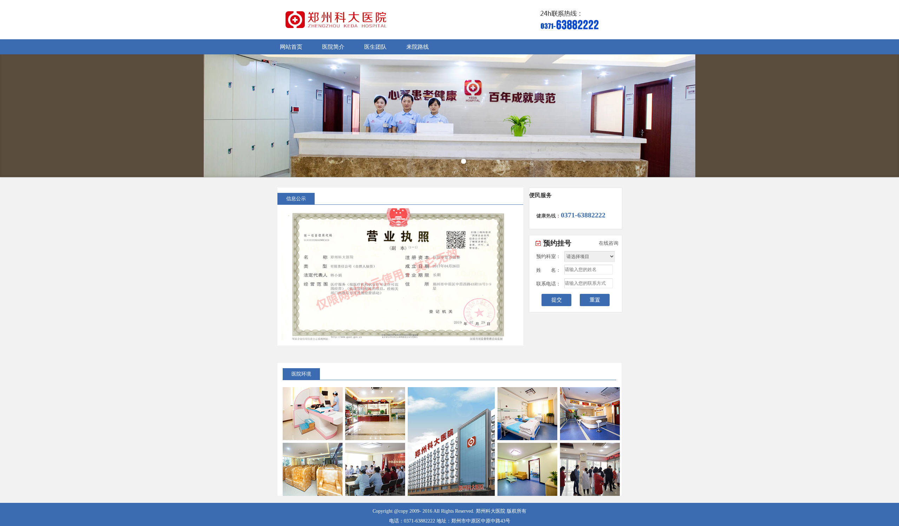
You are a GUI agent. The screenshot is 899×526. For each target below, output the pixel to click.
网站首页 (291, 47)
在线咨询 (608, 243)
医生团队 (375, 47)
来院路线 (417, 47)
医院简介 (333, 47)
